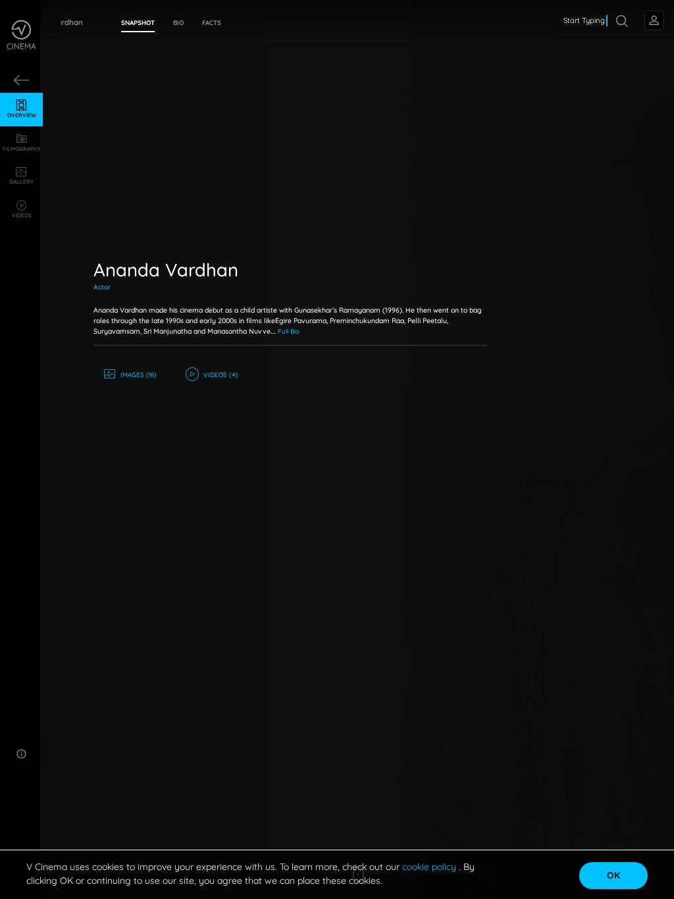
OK (613, 875)
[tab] (138, 23)
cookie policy (430, 867)
